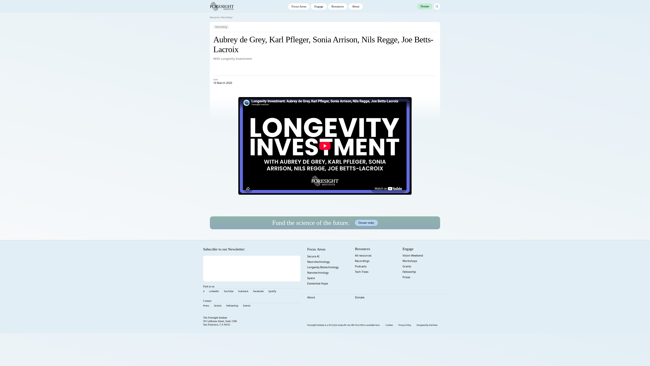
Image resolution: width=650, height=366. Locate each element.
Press (206, 305)
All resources (363, 255)
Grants (218, 305)
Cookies (389, 325)
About (355, 6)
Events (247, 305)
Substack (243, 291)
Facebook (258, 291)
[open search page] (437, 6)
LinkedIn (214, 291)
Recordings (226, 17)
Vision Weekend (413, 255)
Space (311, 278)
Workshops (410, 261)
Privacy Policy (404, 325)
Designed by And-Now (427, 325)
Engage (318, 6)
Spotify (272, 291)
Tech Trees (362, 272)
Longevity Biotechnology (323, 267)
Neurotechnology (318, 262)
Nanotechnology (318, 272)
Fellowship (232, 305)
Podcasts (361, 266)
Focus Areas (298, 6)
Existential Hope (317, 283)
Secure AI (313, 256)
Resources (337, 6)
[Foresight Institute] (222, 6)
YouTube (228, 291)
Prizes (406, 277)
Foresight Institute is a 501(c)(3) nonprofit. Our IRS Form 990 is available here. (343, 325)
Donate (359, 297)
